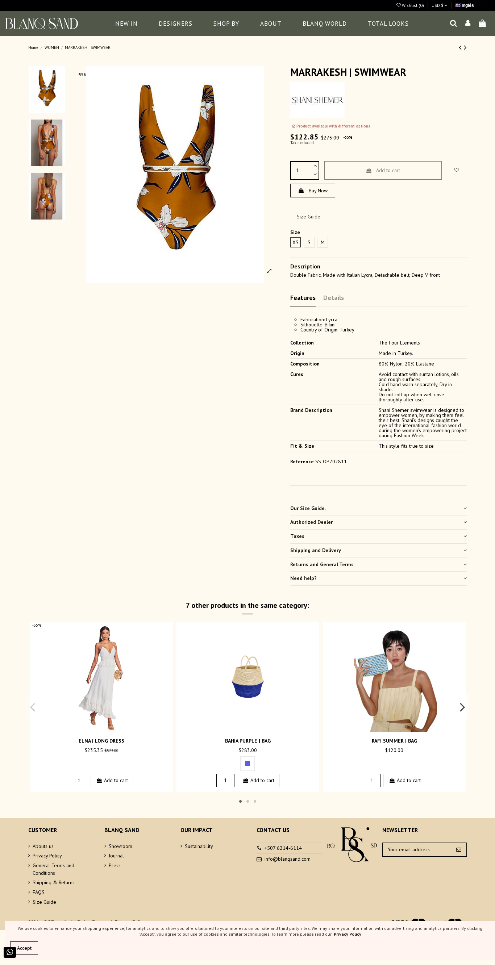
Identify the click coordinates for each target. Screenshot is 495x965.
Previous (32, 706)
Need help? (303, 578)
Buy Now (318, 190)
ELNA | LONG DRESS (101, 741)
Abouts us (43, 846)
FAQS (39, 892)
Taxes (297, 536)
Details (333, 297)
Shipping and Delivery (315, 550)
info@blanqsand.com (288, 859)
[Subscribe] (458, 850)
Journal (116, 855)
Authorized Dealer (311, 522)
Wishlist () (413, 5)
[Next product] (465, 47)
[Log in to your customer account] (468, 24)
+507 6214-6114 (283, 848)
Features (303, 297)
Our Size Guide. (308, 508)
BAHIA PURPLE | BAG (248, 741)
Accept (24, 948)
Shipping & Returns (54, 882)
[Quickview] (106, 729)
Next (462, 706)
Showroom (120, 846)
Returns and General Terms (322, 564)
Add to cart (388, 170)
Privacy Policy (47, 855)
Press (115, 865)
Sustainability (199, 846)
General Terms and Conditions (53, 869)
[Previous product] (461, 47)
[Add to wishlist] (96, 729)
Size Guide (308, 216)
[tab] (378, 508)
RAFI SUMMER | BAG (394, 741)
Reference (302, 461)
